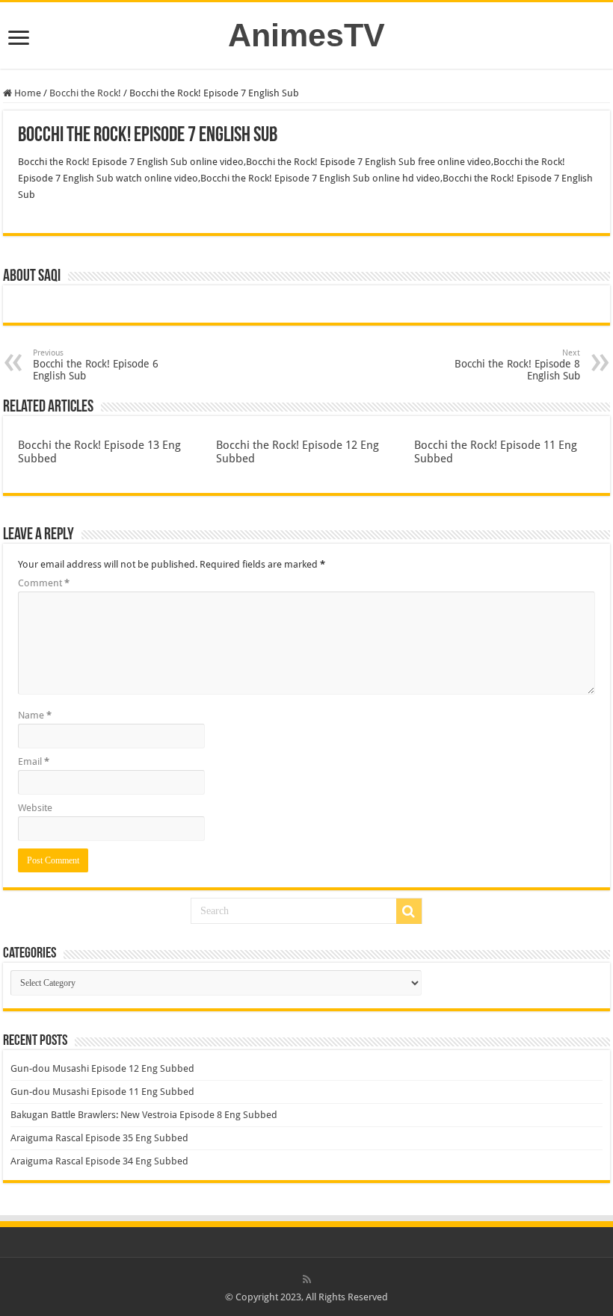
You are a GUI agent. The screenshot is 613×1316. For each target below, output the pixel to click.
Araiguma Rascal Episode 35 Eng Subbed (99, 1137)
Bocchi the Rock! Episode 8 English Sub (517, 365)
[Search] (409, 911)
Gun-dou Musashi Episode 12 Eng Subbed (102, 1068)
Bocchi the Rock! (85, 93)
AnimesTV (306, 35)
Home (26, 93)
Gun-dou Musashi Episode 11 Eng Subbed (102, 1091)
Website (35, 807)
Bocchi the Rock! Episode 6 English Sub (95, 365)
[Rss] (306, 1279)
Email (33, 761)
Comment (44, 583)
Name (35, 715)
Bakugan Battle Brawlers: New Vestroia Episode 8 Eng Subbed (143, 1114)
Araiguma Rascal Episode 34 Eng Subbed (99, 1161)
